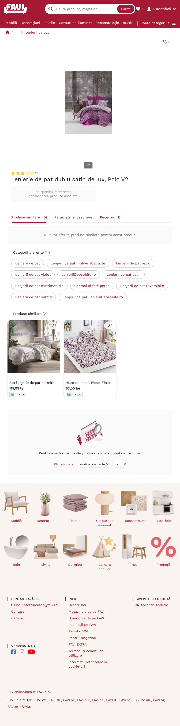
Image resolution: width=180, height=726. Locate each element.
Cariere (17, 618)
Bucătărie (131, 23)
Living (45, 564)
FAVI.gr (13, 706)
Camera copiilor (104, 567)
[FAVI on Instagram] (22, 652)
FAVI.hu (83, 700)
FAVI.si (26, 706)
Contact (17, 611)
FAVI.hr (98, 700)
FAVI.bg (159, 700)
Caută (126, 9)
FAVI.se (125, 700)
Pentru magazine (82, 638)
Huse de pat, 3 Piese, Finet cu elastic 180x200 (104, 383)
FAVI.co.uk (142, 700)
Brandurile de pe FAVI (86, 618)
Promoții (163, 564)
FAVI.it (111, 700)
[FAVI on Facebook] (13, 652)
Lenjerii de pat (37, 32)
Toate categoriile (155, 23)
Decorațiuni (30, 23)
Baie (16, 564)
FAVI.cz (40, 700)
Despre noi (77, 605)
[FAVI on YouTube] (31, 652)
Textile (49, 23)
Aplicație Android (154, 605)
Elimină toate (63, 464)
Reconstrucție (107, 23)
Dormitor (75, 564)
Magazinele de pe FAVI (87, 611)
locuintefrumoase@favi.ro (36, 605)
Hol (134, 564)
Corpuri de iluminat (75, 23)
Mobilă (11, 23)
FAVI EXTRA (78, 644)
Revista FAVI (78, 631)
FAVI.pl (69, 700)
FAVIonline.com (20, 692)
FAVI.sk (55, 700)
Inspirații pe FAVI (82, 625)
